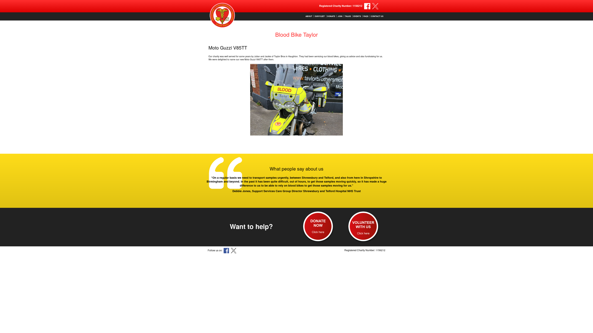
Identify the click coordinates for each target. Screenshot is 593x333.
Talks (348, 16)
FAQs (365, 16)
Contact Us (377, 16)
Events (357, 16)
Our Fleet (320, 16)
